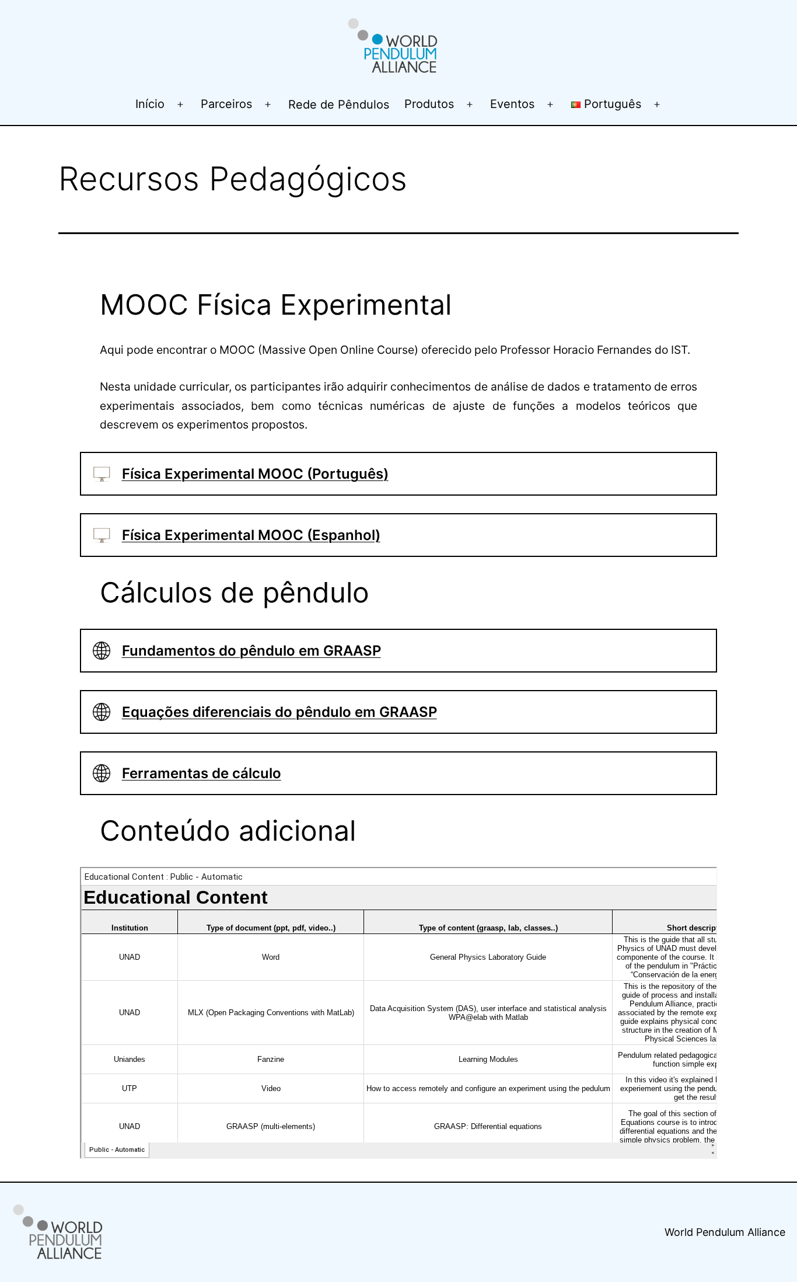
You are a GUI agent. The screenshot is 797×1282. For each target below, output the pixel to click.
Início (150, 104)
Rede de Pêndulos (338, 104)
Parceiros (226, 104)
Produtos (429, 104)
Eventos (512, 104)
